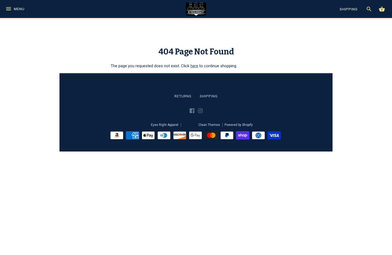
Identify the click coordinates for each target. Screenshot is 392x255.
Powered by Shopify (239, 125)
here (194, 65)
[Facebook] (192, 112)
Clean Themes (209, 125)
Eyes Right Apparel (164, 125)
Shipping (209, 96)
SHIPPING (349, 9)
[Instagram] (200, 112)
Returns (182, 96)
